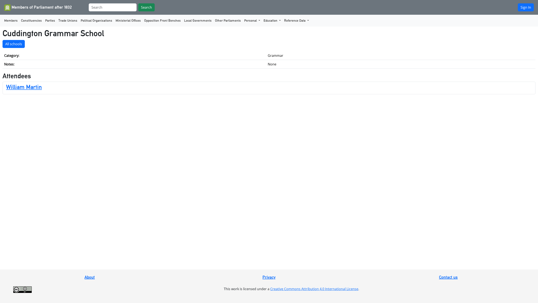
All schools (13, 44)
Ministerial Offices (128, 21)
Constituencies (31, 21)
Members (11, 21)
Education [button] (271, 21)
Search (146, 7)
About (89, 277)
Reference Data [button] (295, 21)
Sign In (526, 7)
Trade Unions (67, 21)
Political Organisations (96, 21)
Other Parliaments (228, 21)
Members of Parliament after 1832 (41, 7)
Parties (50, 21)
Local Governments (198, 21)
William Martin (24, 87)
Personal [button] (251, 21)
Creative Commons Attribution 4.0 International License (314, 289)
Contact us (448, 277)
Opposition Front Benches (162, 21)
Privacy (269, 277)
